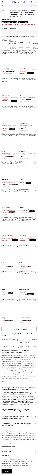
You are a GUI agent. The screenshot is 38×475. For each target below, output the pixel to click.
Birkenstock (5, 96)
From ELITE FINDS (6, 186)
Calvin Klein (5, 123)
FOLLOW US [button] (5, 456)
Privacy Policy (6, 467)
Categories (13, 10)
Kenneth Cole (6, 207)
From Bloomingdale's (24, 158)
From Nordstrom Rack (24, 296)
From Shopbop (23, 130)
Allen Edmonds (24, 289)
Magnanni (5, 179)
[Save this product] (17, 52)
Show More (4, 381)
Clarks (3, 151)
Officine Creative (7, 235)
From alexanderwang (24, 101)
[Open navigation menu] (2, 2)
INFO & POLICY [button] (6, 451)
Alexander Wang (24, 96)
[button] (32, 2)
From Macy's (4, 130)
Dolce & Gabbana (24, 317)
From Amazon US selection (8, 73)
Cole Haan (22, 68)
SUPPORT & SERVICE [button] (8, 447)
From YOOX (22, 184)
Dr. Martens (5, 68)
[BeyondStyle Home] (19, 2)
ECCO (21, 207)
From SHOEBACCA (23, 74)
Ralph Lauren (23, 123)
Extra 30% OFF (21, 25)
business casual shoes (13, 357)
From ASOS (4, 102)
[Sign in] (36, 2)
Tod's (21, 179)
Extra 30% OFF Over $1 (9, 25)
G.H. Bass (22, 151)
